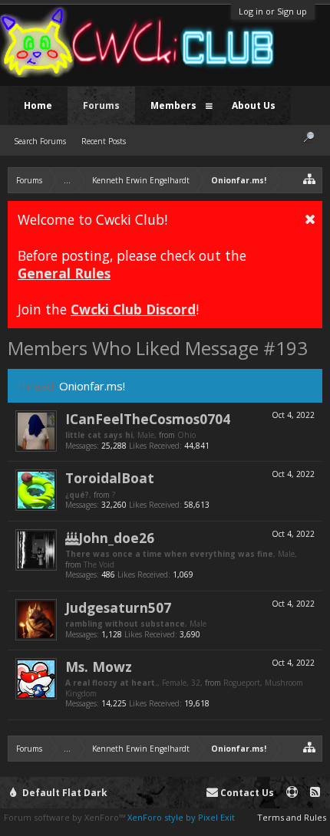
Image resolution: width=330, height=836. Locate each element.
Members (173, 105)
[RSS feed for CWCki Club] (315, 792)
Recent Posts (103, 141)
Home (38, 105)
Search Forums (40, 141)
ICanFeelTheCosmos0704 (147, 419)
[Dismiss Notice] (310, 218)
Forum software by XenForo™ (65, 817)
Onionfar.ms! (92, 385)
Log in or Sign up (273, 11)
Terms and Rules (291, 817)
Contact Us (246, 792)
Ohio (186, 435)
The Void (99, 564)
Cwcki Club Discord (133, 309)
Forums (101, 105)
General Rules (64, 273)
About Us (254, 105)
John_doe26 (116, 537)
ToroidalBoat (109, 478)
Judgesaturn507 (118, 607)
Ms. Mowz (98, 666)
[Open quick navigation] (309, 178)
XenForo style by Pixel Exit (181, 817)
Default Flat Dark (63, 792)
